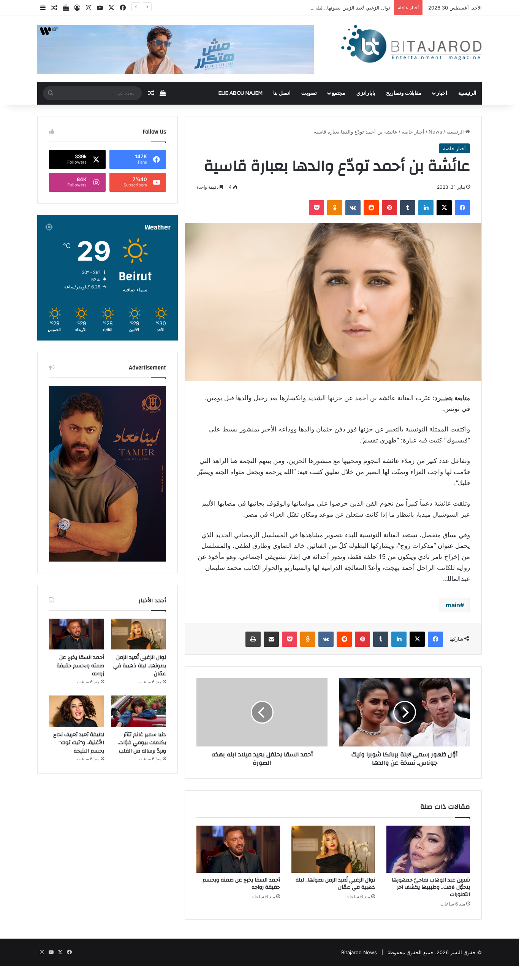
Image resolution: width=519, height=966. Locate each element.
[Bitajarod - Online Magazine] (411, 45)
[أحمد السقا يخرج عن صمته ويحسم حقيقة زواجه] (238, 849)
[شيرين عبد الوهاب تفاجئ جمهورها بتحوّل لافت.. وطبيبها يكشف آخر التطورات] (428, 849)
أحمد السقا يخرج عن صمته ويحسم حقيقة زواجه (241, 883)
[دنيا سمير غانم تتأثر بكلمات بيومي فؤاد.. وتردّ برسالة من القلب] (138, 711)
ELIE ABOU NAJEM (240, 93)
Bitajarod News (359, 952)
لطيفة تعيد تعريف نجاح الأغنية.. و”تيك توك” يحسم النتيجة (78, 743)
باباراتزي (365, 93)
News (435, 132)
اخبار (442, 93)
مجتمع (338, 93)
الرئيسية (467, 93)
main (453, 605)
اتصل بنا (282, 93)
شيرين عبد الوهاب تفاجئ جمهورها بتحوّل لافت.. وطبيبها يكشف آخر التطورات (431, 887)
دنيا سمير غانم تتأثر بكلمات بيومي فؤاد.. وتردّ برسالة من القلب (142, 743)
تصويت (309, 93)
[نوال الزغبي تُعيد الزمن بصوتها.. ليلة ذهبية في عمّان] (333, 849)
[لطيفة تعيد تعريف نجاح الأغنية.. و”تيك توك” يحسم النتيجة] (76, 711)
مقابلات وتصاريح (404, 93)
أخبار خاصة (413, 132)
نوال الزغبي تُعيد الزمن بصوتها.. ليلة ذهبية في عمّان (336, 8)
